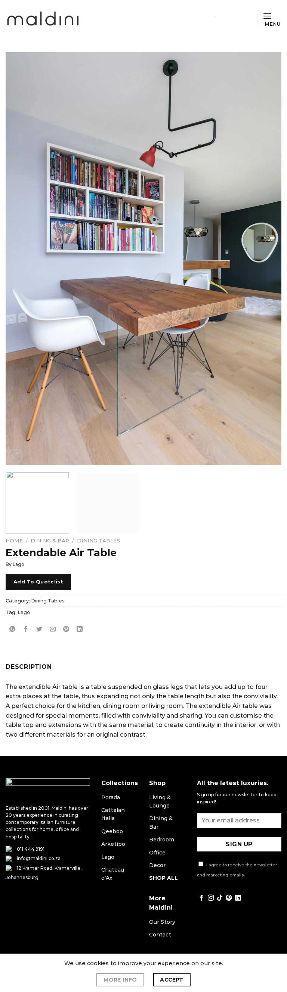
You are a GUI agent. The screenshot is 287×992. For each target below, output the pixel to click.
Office (157, 852)
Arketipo (113, 844)
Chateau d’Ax (112, 873)
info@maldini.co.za (39, 858)
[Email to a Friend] (53, 629)
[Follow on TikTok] (220, 898)
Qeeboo (112, 831)
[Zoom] (15, 456)
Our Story (162, 922)
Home (14, 541)
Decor (157, 865)
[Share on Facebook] (26, 629)
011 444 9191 (30, 849)
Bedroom (161, 839)
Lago (18, 564)
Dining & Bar (50, 541)
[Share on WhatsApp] (12, 629)
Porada (110, 797)
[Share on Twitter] (39, 629)
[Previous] (20, 258)
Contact (160, 934)
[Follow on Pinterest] (229, 898)
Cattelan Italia (113, 814)
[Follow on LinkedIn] (238, 898)
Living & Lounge (160, 801)
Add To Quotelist (38, 582)
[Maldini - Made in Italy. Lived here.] (43, 19)
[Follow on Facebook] (201, 898)
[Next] (266, 258)
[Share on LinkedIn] (80, 629)
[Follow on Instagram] (211, 898)
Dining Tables (98, 541)
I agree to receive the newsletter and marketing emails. (237, 870)
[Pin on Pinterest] (66, 629)
